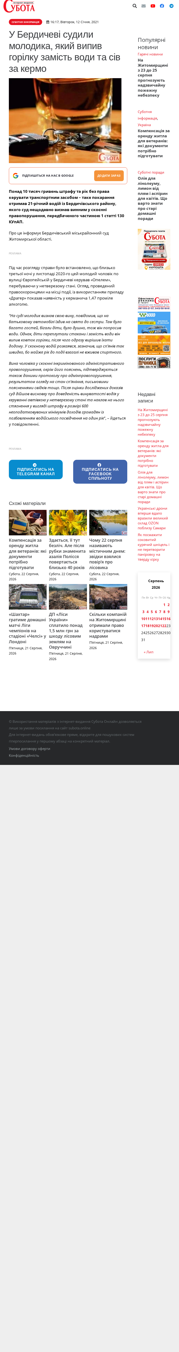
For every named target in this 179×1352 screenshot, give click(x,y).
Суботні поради (151, 172)
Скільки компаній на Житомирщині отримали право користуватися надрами (108, 625)
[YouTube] (153, 6)
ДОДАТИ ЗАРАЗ (108, 176)
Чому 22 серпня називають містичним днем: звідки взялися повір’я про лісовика (107, 553)
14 (160, 618)
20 (156, 625)
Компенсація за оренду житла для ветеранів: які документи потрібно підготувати (27, 553)
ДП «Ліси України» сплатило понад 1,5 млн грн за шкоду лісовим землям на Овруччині (66, 630)
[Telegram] (171, 6)
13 (156, 618)
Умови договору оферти (29, 748)
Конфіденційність (24, 755)
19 (152, 625)
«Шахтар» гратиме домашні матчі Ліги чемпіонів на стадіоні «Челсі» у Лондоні (27, 627)
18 (147, 625)
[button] (135, 6)
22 (164, 625)
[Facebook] (162, 6)
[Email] (143, 6)
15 (164, 618)
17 (143, 625)
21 (160, 625)
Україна (144, 124)
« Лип (148, 652)
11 (147, 618)
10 (143, 618)
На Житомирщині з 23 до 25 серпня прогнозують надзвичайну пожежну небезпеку (153, 77)
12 (152, 618)
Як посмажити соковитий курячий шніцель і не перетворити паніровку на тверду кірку (153, 547)
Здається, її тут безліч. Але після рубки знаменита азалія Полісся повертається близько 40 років (67, 553)
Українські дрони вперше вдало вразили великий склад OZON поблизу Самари (153, 518)
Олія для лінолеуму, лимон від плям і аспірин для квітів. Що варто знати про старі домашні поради (153, 198)
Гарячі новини (150, 54)
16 (168, 618)
